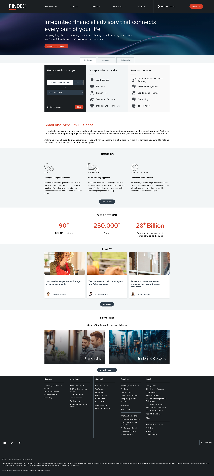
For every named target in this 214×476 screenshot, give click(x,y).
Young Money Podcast (128, 399)
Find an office (168, 6)
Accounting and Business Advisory (53, 387)
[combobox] (59, 82)
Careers (142, 6)
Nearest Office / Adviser (154, 425)
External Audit (100, 399)
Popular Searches (127, 434)
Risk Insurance (75, 401)
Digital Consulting (101, 395)
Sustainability (125, 405)
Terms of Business (152, 395)
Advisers (74, 6)
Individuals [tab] (125, 60)
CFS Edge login (151, 434)
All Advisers (150, 431)
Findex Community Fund (129, 395)
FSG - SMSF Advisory (153, 414)
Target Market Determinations (156, 407)
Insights (97, 6)
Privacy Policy (150, 386)
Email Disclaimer (151, 392)
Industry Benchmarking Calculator (129, 423)
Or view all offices (54, 107)
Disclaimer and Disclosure (155, 389)
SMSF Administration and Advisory (78, 390)
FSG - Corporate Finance (154, 411)
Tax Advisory (99, 389)
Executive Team (126, 392)
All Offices (149, 428)
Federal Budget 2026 (128, 431)
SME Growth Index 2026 (129, 416)
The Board (124, 389)
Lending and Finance (51, 391)
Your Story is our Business (130, 386)
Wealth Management (77, 386)
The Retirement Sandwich (129, 428)
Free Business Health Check (130, 419)
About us (117, 6)
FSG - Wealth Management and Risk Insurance (156, 400)
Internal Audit (99, 402)
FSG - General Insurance (154, 404)
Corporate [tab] (106, 60)
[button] (64, 275)
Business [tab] (88, 60)
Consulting (48, 398)
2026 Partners (126, 402)
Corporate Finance (101, 386)
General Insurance (50, 394)
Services (49, 6)
